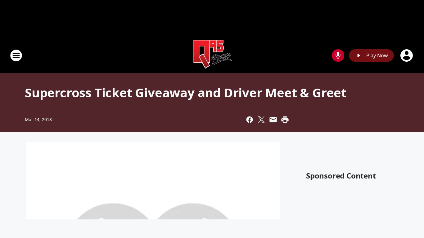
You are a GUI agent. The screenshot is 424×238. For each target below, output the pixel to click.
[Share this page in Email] (273, 119)
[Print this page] (285, 119)
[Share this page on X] (261, 119)
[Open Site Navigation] (16, 55)
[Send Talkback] (338, 55)
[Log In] (407, 55)
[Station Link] (212, 55)
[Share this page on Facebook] (249, 119)
